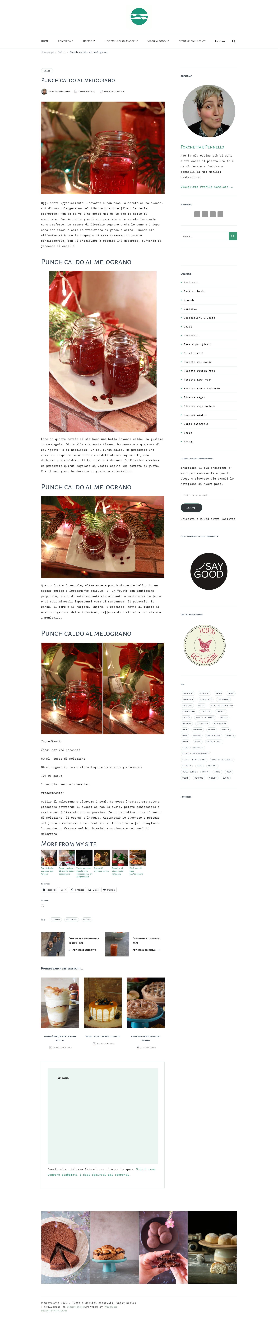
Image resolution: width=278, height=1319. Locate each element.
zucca (226, 778)
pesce (185, 741)
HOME (44, 41)
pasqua (197, 735)
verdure (199, 778)
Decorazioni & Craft (199, 317)
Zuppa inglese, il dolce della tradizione (66, 871)
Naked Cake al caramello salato (102, 1036)
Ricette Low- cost (198, 379)
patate (230, 735)
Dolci (47, 70)
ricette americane (192, 747)
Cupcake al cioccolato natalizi (117, 871)
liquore (55, 919)
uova (229, 772)
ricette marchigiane (194, 759)
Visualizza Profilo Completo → (207, 187)
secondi (212, 765)
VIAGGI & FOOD (157, 41)
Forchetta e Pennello (202, 147)
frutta (186, 717)
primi (198, 741)
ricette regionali (222, 759)
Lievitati (220, 41)
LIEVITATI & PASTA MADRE (120, 41)
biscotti (204, 693)
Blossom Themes (76, 1307)
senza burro (189, 772)
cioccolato (205, 699)
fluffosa (206, 711)
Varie (188, 432)
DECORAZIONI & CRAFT (192, 41)
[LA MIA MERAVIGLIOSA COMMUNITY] (209, 546)
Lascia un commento (114, 91)
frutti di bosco (205, 717)
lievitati (202, 723)
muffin (212, 729)
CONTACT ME (65, 41)
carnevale (187, 699)
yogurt (213, 778)
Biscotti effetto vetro (101, 869)
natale (87, 919)
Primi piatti (194, 353)
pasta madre (213, 735)
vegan (185, 778)
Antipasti (191, 282)
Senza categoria (196, 424)
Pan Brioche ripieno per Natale (47, 871)
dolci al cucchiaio (222, 705)
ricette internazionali (195, 753)
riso (199, 765)
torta (205, 772)
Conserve (190, 309)
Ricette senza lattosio (202, 388)
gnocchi (186, 723)
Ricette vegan (194, 397)
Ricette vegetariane (199, 406)
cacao (218, 693)
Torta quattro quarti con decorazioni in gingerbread (84, 872)
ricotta (186, 765)
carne (231, 693)
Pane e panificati (198, 344)
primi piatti (214, 741)
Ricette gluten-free (199, 370)
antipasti (187, 693)
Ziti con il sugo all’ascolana (136, 871)
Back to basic (194, 291)
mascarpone (220, 723)
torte (217, 772)
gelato (224, 717)
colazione (223, 699)
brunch (189, 300)
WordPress (110, 1307)
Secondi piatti (195, 415)
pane (184, 735)
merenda (197, 729)
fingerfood (188, 711)
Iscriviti (191, 507)
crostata (187, 705)
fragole (221, 711)
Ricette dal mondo (198, 362)
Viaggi (189, 441)
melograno (71, 919)
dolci (201, 705)
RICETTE (87, 41)
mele (184, 729)
